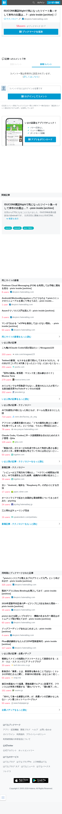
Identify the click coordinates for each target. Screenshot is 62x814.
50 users (6, 454)
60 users (6, 622)
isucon (8, 228)
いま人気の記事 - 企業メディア (16, 653)
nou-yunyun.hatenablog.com (26, 429)
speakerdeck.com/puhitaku (25, 517)
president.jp (20, 392)
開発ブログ (25, 729)
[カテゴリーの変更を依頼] (19, 19)
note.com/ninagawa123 (25, 354)
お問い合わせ (45, 729)
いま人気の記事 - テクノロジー (16, 405)
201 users (6, 367)
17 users (6, 492)
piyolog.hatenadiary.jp (23, 504)
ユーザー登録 (53, 3)
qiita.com (19, 442)
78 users (6, 429)
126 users (6, 442)
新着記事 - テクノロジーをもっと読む (19, 524)
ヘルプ (35, 729)
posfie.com (19, 367)
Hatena (32, 788)
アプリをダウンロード (41, 139)
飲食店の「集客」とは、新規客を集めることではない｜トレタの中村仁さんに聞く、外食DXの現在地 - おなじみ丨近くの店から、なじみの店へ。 (30, 674)
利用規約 (20, 734)
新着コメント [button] (46, 64)
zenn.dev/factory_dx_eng (26, 417)
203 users (6, 354)
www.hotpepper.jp (21, 703)
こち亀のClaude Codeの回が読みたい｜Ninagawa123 (28, 348)
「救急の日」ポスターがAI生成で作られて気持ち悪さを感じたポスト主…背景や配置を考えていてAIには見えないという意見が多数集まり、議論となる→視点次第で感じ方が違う (30, 451)
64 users (6, 330)
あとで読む (28, 228)
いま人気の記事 (9, 342)
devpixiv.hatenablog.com (36, 19)
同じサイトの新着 (10, 280)
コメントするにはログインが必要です (25, 88)
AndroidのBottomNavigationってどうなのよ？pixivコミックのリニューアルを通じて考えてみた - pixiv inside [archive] (30, 301)
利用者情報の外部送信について (16, 739)
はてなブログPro (24, 762)
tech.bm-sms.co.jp (22, 665)
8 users (5, 292)
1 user (5, 304)
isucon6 (17, 228)
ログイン (41, 3)
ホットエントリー (26, 750)
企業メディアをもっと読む (14, 710)
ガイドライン (9, 734)
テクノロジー (12, 19)
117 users (6, 648)
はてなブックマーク (12, 725)
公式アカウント (10, 750)
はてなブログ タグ (11, 766)
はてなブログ (9, 762)
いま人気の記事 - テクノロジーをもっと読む (23, 461)
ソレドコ (7, 771)
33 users (6, 665)
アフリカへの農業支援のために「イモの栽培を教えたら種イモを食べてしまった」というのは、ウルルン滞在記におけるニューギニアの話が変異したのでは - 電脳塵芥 (30, 426)
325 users (6, 584)
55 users (6, 678)
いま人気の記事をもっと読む (15, 399)
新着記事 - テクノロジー (13, 467)
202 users (6, 392)
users (21, 26)
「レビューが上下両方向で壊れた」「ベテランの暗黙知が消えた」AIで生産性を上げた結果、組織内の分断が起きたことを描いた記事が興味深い (30, 475)
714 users (6, 417)
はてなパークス (43, 766)
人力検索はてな (40, 762)
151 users (6, 690)
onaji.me (17, 678)
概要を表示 (14, 219)
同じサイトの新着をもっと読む (16, 336)
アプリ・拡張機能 (11, 729)
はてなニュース (28, 766)
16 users (6, 479)
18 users (6, 597)
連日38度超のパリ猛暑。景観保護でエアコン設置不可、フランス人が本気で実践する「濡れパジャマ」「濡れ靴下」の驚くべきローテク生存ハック (30, 687)
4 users (5, 635)
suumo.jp (19, 690)
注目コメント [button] (16, 64)
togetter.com (19, 454)
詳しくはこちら (31, 76)
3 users (5, 317)
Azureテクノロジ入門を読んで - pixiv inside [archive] (28, 311)
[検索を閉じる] (33, 2)
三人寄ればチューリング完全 (15, 510)
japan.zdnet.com (21, 492)
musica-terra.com (22, 379)
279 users (6, 379)
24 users (6, 504)
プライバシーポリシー (36, 734)
